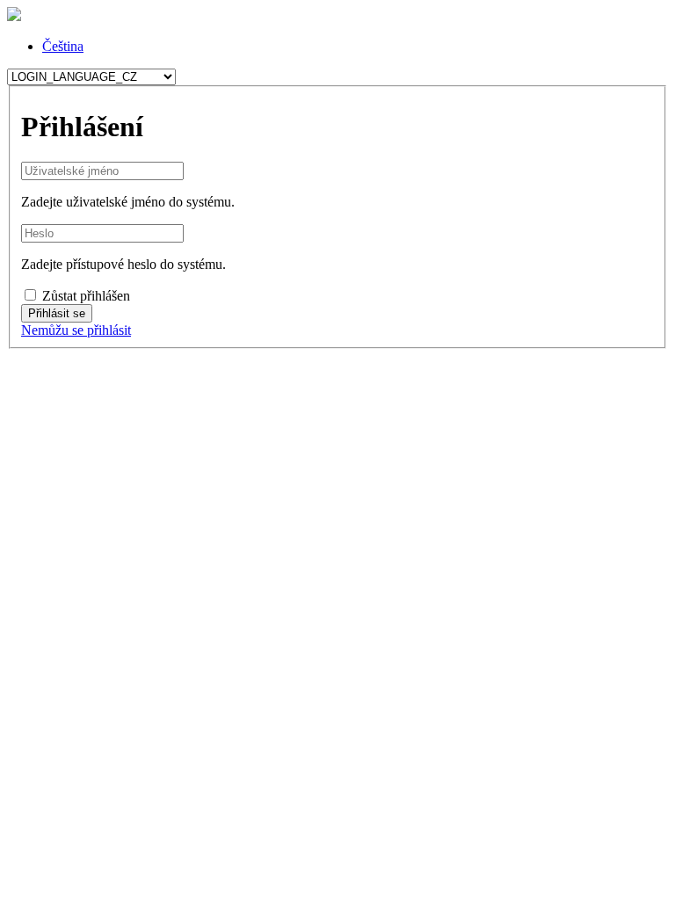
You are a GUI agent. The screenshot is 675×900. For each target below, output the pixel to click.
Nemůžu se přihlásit (76, 330)
